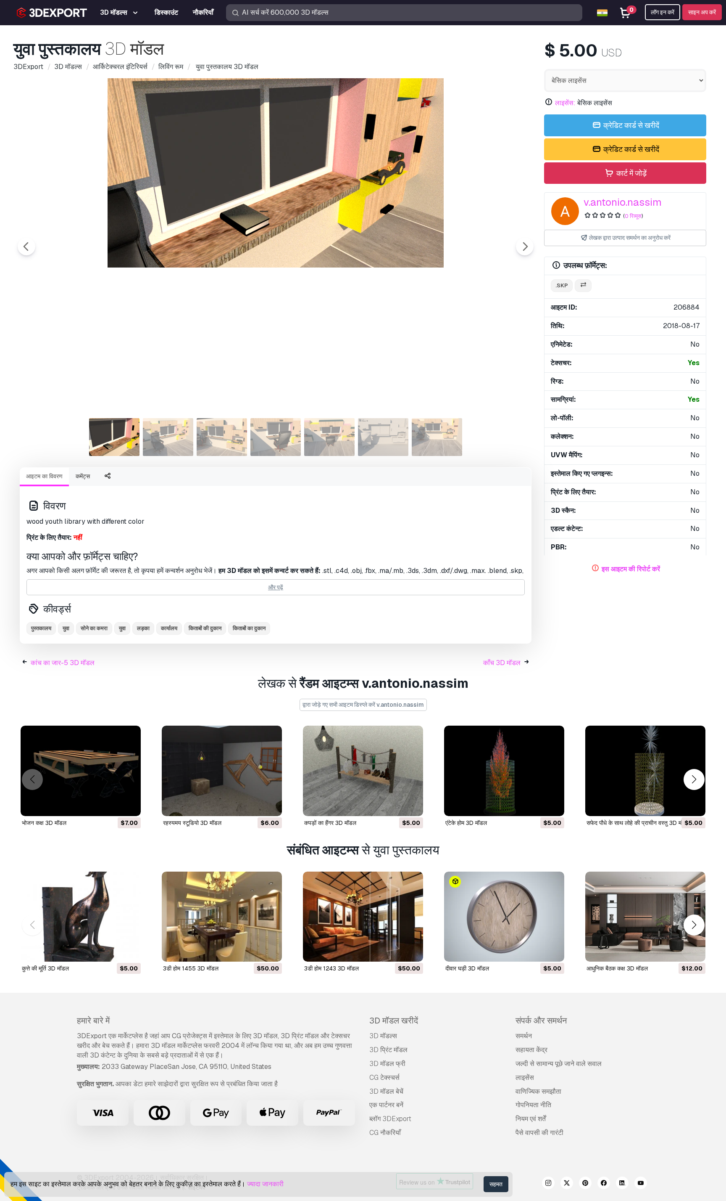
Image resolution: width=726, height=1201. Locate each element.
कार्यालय (169, 628)
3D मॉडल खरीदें (393, 1020)
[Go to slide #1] (114, 437)
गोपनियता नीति (533, 1104)
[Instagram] (548, 1184)
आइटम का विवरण (44, 476)
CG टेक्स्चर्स (384, 1077)
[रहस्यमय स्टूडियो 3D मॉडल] (222, 771)
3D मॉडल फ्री (387, 1063)
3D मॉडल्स (383, 1035)
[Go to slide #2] (168, 437)
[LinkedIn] (622, 1184)
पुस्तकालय (41, 628)
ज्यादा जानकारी (265, 1184)
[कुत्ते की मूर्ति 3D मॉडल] (81, 917)
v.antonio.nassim (623, 202)
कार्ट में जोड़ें (631, 173)
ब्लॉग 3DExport (390, 1118)
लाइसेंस (525, 1077)
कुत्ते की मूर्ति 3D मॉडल (45, 968)
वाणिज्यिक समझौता (538, 1091)
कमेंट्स (83, 476)
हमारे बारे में (93, 1020)
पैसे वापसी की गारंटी (539, 1132)
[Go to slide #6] (383, 437)
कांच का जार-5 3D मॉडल (63, 662)
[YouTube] (640, 1184)
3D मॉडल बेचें (386, 1091)
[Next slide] (525, 246)
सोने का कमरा (94, 628)
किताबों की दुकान (205, 628)
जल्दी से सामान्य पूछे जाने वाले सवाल (559, 1063)
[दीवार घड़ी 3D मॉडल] (504, 917)
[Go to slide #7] (437, 437)
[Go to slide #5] (329, 437)
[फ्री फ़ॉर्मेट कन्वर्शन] (583, 286)
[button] (693, 779)
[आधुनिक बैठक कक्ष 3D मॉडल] (645, 917)
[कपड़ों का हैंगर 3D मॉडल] (363, 771)
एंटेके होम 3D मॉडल (466, 823)
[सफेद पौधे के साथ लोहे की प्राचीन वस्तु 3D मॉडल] (645, 771)
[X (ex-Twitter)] (566, 1184)
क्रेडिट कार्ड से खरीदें (630, 125)
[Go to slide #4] (275, 437)
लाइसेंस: (565, 102)
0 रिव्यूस (633, 216)
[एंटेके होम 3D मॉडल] (504, 771)
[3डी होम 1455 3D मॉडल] (222, 917)
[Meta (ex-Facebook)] (603, 1184)
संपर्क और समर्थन (541, 1020)
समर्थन (524, 1035)
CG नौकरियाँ (385, 1132)
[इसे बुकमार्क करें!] (128, 804)
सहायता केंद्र (531, 1049)
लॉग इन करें (662, 12)
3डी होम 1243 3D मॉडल (331, 968)
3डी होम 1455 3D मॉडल (190, 968)
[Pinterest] (585, 1184)
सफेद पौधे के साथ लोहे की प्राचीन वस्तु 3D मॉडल (638, 823)
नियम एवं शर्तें (531, 1118)
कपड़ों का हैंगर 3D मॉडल (330, 823)
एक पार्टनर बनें (386, 1104)
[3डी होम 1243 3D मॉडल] (363, 917)
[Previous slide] (26, 246)
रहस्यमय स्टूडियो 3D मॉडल (192, 823)
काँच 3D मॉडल (502, 662)
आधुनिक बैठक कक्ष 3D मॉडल (617, 968)
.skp (561, 285)
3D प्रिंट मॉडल (388, 1049)
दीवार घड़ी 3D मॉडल (467, 968)
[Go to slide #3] (222, 437)
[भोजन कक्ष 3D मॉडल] (81, 771)
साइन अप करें (702, 12)
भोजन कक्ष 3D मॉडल (44, 823)
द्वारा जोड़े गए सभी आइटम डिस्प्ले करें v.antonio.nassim (363, 704)
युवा (66, 628)
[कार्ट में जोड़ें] (111, 804)
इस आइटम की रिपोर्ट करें (631, 569)
